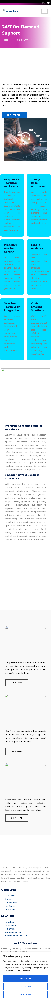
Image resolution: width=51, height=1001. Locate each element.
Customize (25, 986)
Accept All (25, 978)
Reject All (25, 994)
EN (43, 3)
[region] (25, 976)
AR (48, 3)
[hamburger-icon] (44, 11)
